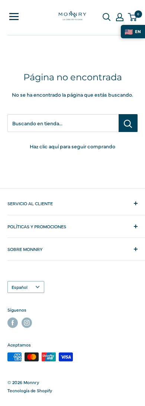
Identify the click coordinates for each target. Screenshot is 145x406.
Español (20, 287)
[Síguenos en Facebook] (12, 323)
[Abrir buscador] (107, 17)
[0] (133, 17)
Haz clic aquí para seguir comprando (72, 146)
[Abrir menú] (13, 16)
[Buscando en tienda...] (128, 123)
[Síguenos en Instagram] (27, 323)
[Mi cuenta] (119, 17)
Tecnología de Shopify (29, 390)
